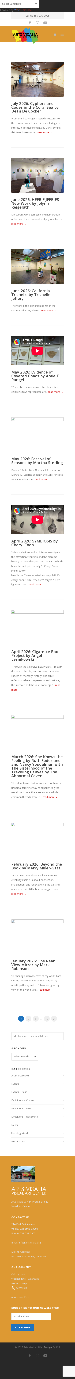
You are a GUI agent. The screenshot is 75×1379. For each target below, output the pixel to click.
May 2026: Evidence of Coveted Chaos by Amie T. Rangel (35, 375)
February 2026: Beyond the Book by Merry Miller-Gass (36, 865)
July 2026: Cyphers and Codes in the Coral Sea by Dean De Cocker (35, 107)
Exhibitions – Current (23, 1100)
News (14, 1125)
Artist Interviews (20, 1075)
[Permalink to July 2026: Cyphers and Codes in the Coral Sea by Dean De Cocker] (37, 79)
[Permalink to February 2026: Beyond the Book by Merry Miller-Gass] (37, 840)
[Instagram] (37, 22)
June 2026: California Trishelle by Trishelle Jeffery (30, 294)
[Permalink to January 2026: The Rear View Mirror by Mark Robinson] (37, 936)
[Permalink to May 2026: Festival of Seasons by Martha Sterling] (37, 434)
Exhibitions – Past (21, 1108)
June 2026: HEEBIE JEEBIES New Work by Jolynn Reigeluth (35, 203)
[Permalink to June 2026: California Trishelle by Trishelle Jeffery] (37, 266)
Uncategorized (19, 1133)
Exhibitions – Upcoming (24, 1116)
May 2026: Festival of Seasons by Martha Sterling (37, 460)
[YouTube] (45, 22)
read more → (45, 132)
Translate (26, 10)
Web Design (45, 1347)
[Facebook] (29, 22)
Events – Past (19, 1092)
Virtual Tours (18, 1141)
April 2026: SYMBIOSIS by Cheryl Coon (34, 542)
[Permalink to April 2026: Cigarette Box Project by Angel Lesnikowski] (37, 627)
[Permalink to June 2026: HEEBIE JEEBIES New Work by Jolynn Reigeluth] (37, 175)
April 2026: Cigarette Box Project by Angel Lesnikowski (34, 655)
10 (46, 1018)
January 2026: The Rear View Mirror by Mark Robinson (33, 964)
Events (15, 1083)
